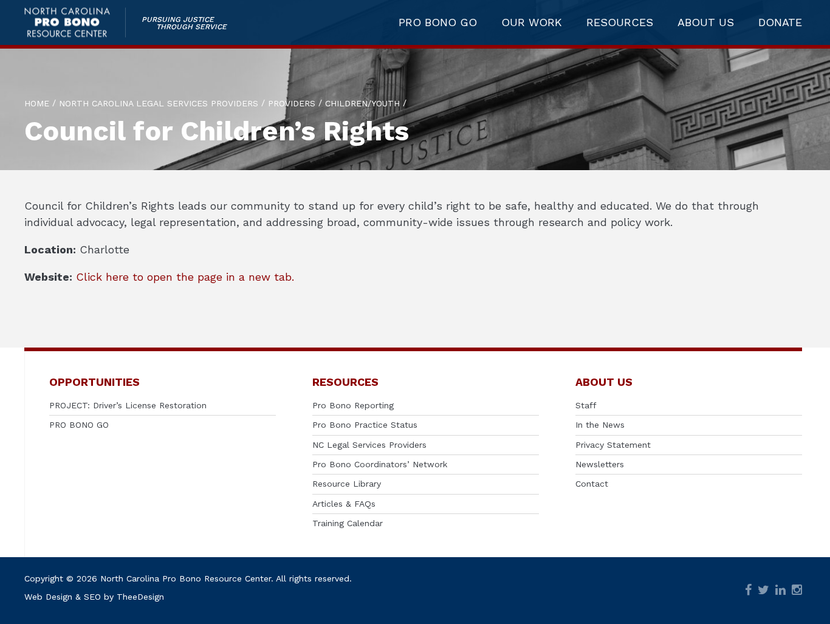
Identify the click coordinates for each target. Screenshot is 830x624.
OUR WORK (531, 22)
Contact (591, 484)
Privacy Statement (613, 445)
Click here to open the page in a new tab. (185, 276)
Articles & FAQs (344, 504)
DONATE (780, 22)
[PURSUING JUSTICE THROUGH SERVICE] (75, 23)
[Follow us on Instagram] (797, 591)
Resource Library (346, 484)
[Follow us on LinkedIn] (780, 591)
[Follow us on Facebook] (748, 591)
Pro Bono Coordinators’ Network (379, 464)
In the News (600, 425)
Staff (586, 405)
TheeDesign (140, 597)
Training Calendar (347, 523)
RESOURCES (619, 22)
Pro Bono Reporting (353, 405)
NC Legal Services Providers (369, 445)
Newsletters (599, 464)
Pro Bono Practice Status (364, 425)
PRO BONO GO (438, 22)
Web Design (48, 597)
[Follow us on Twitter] (763, 591)
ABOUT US (705, 22)
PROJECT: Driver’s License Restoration (128, 405)
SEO (92, 597)
